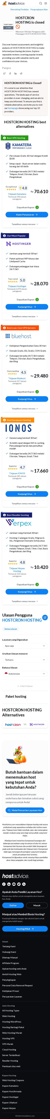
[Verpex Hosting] (18, 523)
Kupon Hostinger (10, 1097)
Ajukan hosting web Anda (14, 968)
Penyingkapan (9, 979)
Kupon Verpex (9, 1108)
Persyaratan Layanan (12, 996)
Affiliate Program (10, 963)
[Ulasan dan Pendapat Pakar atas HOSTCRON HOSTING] (4, 73)
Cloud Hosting (9, 1049)
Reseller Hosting (10, 1060)
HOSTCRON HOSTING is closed (30, 20)
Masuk (36, 905)
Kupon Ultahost (9, 1102)
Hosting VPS (8, 1038)
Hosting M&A (23, 928)
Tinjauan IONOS (17, 473)
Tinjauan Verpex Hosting (17, 569)
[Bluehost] (18, 336)
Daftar (13, 905)
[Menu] (45, 3)
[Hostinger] (18, 244)
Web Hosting (8, 1016)
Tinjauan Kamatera (17, 194)
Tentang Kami (8, 946)
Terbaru (9, 659)
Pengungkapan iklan (39, 9)
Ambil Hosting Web (11, 974)
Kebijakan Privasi (10, 991)
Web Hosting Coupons (13, 1080)
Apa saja (9, 645)
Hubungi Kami (9, 952)
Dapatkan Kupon (27, 207)
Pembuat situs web (11, 1066)
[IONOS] (18, 428)
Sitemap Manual (10, 957)
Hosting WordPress (11, 1021)
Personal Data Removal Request (17, 985)
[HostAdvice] (13, 3)
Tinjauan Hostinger (17, 286)
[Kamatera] (18, 146)
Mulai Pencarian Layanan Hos (27, 810)
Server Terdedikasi (11, 1055)
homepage (13, 108)
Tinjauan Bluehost (17, 378)
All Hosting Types (10, 1010)
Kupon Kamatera (10, 1085)
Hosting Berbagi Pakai (13, 1027)
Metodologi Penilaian (20, 9)
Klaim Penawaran (25, 214)
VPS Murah (7, 1044)
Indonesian (14, 673)
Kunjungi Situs (25, 306)
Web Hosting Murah (12, 1032)
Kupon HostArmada (11, 1091)
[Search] (40, 3)
